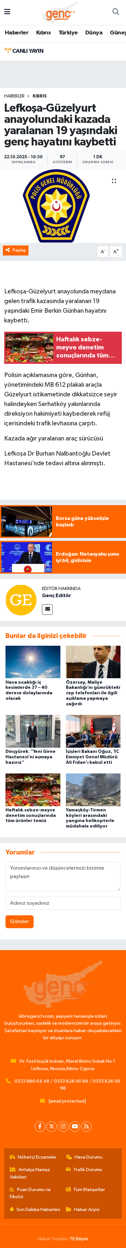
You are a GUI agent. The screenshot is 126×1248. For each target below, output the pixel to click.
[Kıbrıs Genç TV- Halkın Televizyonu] (60, 12)
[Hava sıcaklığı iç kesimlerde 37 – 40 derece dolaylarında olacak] (32, 662)
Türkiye (68, 33)
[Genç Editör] (21, 600)
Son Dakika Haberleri (38, 1209)
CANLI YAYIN (27, 51)
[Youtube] (74, 1126)
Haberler (16, 33)
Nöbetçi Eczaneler (37, 1157)
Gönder (19, 921)
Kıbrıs (43, 33)
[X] (51, 1126)
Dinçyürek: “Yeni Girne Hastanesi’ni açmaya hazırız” (30, 757)
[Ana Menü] (7, 12)
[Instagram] (63, 1126)
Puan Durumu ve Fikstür (30, 1193)
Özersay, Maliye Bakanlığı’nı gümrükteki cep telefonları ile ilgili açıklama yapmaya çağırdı (93, 693)
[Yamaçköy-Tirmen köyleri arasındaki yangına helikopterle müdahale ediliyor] (93, 789)
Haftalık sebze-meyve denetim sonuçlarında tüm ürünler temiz (30, 815)
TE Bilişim (78, 1238)
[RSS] (86, 1126)
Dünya (93, 33)
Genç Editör (56, 595)
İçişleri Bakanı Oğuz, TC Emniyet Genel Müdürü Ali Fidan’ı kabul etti (92, 757)
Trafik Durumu (87, 1169)
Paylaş (19, 250)
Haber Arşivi (87, 1209)
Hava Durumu (88, 1157)
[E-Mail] (47, 609)
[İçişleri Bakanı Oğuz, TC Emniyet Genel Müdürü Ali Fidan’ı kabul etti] (93, 731)
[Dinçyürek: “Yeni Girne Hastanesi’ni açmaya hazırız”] (32, 731)
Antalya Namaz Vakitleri (30, 1173)
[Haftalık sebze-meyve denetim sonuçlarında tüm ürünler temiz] (32, 789)
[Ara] (116, 12)
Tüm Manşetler (89, 1189)
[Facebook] (40, 1126)
